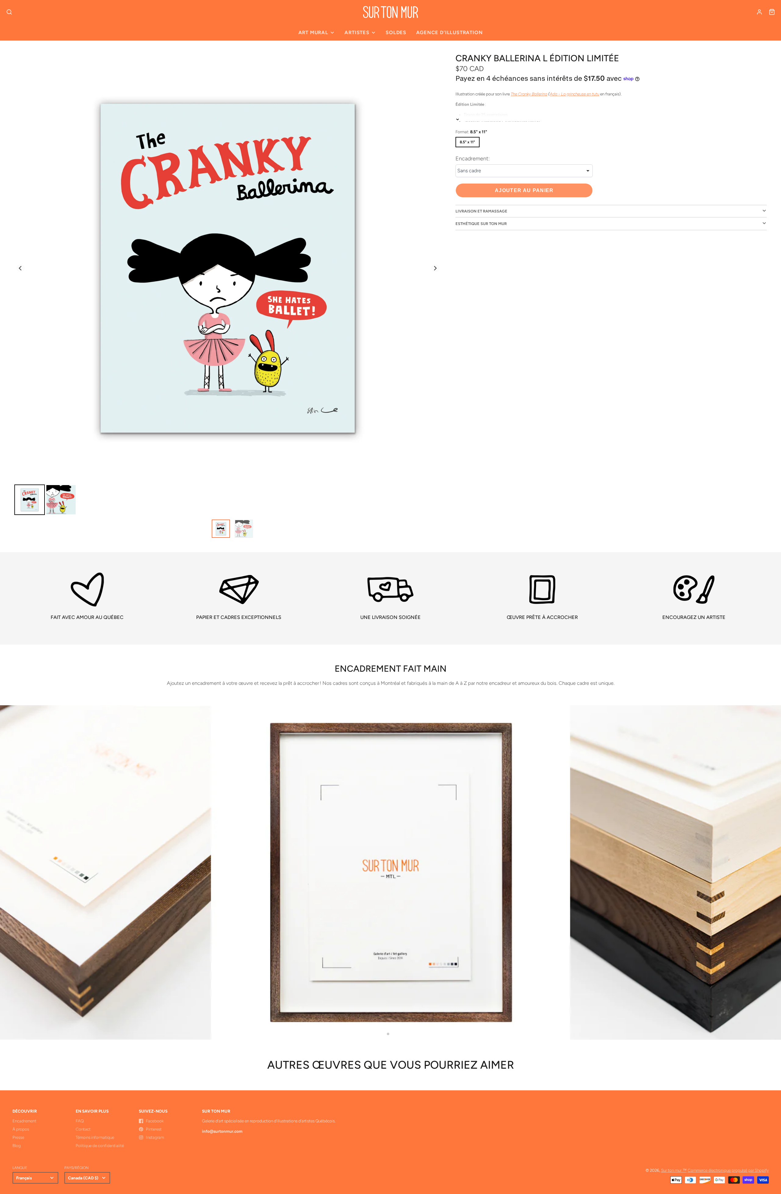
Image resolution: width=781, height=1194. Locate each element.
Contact (83, 1129)
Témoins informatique (95, 1137)
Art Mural (313, 32)
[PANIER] (772, 12)
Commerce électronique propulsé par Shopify (728, 1170)
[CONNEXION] (759, 12)
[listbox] (524, 170)
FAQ (80, 1120)
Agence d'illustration (449, 32)
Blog (17, 1145)
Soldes (396, 32)
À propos (21, 1129)
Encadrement (24, 1120)
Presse (18, 1137)
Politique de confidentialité (100, 1145)
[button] (388, 1034)
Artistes (356, 32)
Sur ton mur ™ (674, 1170)
